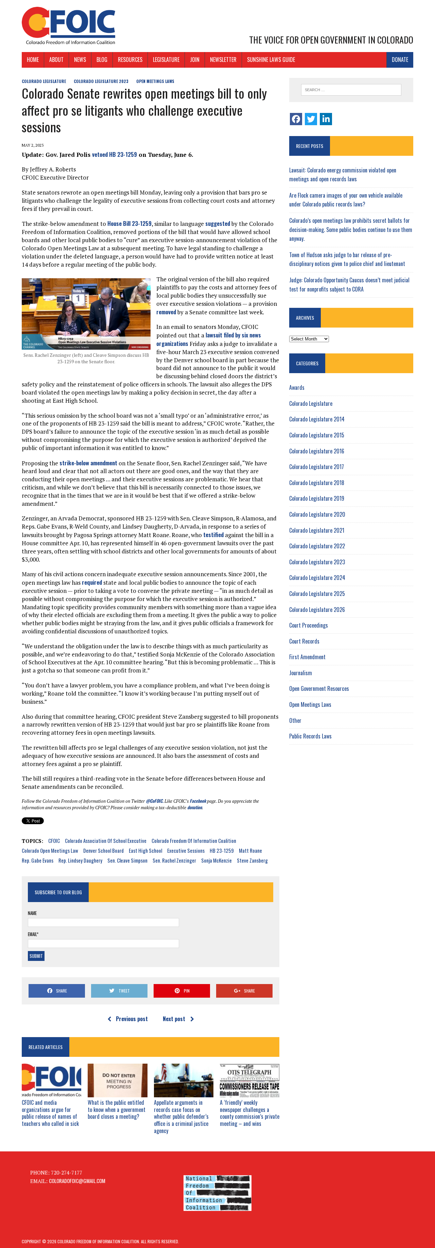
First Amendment (307, 657)
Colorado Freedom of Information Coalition (194, 840)
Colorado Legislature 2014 (317, 419)
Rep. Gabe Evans (37, 860)
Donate (400, 59)
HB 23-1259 (222, 850)
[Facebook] (296, 119)
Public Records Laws (310, 736)
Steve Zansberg (252, 860)
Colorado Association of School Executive (105, 840)
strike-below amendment (87, 463)
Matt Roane (250, 850)
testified (213, 534)
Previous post (132, 1019)
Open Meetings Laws (155, 81)
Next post (174, 1019)
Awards (296, 387)
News (80, 59)
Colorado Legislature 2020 (317, 514)
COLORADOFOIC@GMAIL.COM (77, 1180)
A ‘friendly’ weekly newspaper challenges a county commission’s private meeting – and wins (249, 1113)
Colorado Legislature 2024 (317, 577)
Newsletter (223, 59)
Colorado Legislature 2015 (316, 435)
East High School (145, 850)
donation (194, 807)
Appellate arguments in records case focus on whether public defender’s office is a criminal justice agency (181, 1116)
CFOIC (54, 840)
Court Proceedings (308, 625)
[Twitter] (311, 119)
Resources (130, 59)
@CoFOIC (154, 800)
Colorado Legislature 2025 (317, 593)
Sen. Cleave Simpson (127, 860)
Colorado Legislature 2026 (317, 609)
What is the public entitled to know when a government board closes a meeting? (116, 1109)
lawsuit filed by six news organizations (208, 339)
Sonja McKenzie (216, 860)
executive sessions (186, 850)
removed (166, 311)
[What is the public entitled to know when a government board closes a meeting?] (117, 1092)
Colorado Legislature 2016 (316, 451)
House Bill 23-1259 (129, 223)
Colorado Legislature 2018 (316, 483)
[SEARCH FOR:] (351, 90)
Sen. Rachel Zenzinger (174, 860)
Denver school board (103, 850)
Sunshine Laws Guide (271, 59)
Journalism (300, 673)
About (56, 59)
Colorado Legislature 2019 (316, 498)
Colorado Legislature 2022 (317, 546)
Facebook (198, 800)
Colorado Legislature (44, 81)
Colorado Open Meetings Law (50, 850)
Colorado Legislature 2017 (316, 467)
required (92, 582)
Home (33, 59)
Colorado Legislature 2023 (101, 81)
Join (194, 59)
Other (295, 720)
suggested (217, 223)
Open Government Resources (319, 688)
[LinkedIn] (326, 119)
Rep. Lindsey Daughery (80, 860)
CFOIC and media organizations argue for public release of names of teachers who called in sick (50, 1113)
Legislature (166, 59)
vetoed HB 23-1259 (114, 154)
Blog (102, 59)
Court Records (304, 641)
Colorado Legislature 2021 (316, 530)
